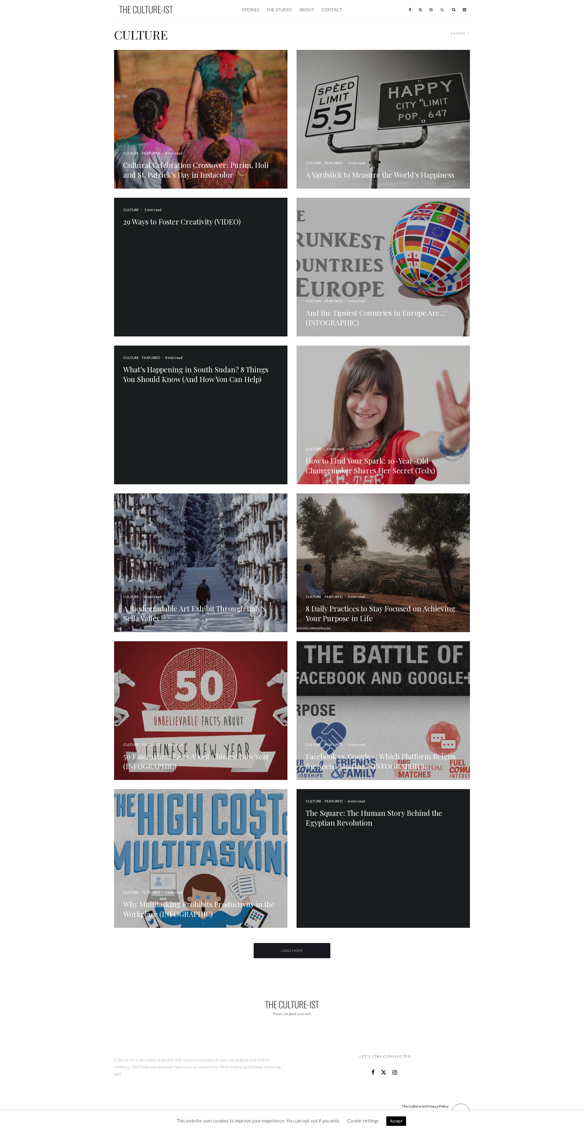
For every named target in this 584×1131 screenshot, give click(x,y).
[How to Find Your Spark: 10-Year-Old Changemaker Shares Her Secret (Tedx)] (383, 415)
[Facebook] (410, 9)
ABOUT (306, 9)
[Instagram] (431, 9)
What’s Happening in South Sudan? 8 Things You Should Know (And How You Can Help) (195, 374)
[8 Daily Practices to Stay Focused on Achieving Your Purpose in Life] (383, 562)
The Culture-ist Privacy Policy (425, 1106)
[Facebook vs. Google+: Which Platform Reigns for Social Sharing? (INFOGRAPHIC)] (383, 710)
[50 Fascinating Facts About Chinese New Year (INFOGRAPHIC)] (200, 710)
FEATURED (151, 357)
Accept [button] (396, 1121)
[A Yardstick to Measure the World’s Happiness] (383, 119)
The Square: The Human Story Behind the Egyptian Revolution (374, 817)
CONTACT (332, 9)
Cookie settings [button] (363, 1120)
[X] (420, 9)
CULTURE (131, 209)
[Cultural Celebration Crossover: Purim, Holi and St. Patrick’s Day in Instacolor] (200, 119)
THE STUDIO (279, 9)
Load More (292, 950)
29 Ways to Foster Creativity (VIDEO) (182, 221)
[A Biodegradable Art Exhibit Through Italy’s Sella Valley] (200, 562)
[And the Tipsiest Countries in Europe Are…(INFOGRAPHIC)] (383, 267)
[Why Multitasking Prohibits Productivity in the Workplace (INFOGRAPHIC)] (200, 858)
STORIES (250, 9)
